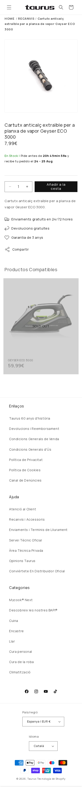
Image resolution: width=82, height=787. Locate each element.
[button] (9, 7)
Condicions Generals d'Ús (30, 449)
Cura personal (20, 651)
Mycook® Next (21, 600)
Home (9, 18)
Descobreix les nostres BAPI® (33, 610)
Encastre (16, 631)
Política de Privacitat (26, 460)
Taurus (31, 778)
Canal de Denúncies (25, 480)
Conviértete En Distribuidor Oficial (37, 571)
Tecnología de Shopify (51, 778)
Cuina (13, 620)
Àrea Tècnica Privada (26, 550)
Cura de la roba (21, 662)
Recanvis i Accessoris (27, 519)
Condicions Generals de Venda (34, 439)
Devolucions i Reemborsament (34, 428)
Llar (12, 641)
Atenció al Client (22, 509)
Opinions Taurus (22, 561)
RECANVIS (26, 18)
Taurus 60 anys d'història (29, 418)
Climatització (20, 672)
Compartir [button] (20, 249)
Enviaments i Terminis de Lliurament (38, 529)
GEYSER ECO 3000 (20, 360)
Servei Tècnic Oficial (25, 540)
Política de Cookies (25, 470)
